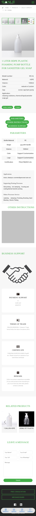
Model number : (7, 76)
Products (15, 7)
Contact (18, 107)
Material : (5, 79)
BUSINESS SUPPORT (17, 126)
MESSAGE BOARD (18, 497)
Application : (6, 93)
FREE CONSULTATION (18, 492)
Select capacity (26, 7)
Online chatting (7, 107)
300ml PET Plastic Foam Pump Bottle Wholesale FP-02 (26, 430)
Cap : (4, 90)
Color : (4, 86)
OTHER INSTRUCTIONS (17, 122)
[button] (31, 422)
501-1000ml (8, 10)
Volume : (5, 83)
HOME (7, 7)
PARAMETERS (17, 118)
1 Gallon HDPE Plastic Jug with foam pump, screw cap (9, 430)
